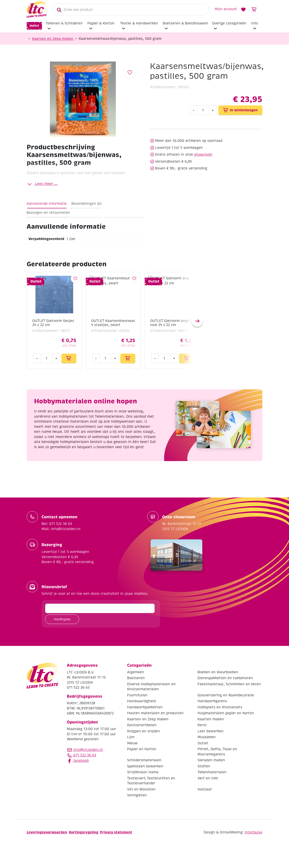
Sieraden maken (211, 760)
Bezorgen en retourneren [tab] (48, 213)
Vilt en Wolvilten (141, 789)
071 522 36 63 (84, 755)
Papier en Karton (141, 749)
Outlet (34, 26)
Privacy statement (116, 832)
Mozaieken (207, 737)
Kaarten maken (211, 719)
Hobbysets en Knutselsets (220, 707)
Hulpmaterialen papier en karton (226, 713)
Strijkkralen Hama (142, 772)
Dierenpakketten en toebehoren (225, 678)
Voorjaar (205, 789)
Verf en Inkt (208, 778)
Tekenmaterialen (212, 772)
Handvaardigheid (141, 701)
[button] (197, 321)
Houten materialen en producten (155, 713)
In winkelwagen (244, 110)
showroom (203, 154)
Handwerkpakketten (145, 707)
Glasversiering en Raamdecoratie (226, 695)
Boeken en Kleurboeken (218, 672)
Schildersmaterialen (144, 760)
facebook (80, 761)
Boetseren (136, 678)
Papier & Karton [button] (100, 23)
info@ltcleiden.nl (88, 750)
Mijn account (226, 9)
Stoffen (204, 766)
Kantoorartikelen (141, 725)
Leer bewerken (211, 731)
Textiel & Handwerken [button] (139, 23)
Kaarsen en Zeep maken (52, 39)
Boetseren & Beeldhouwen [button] (185, 23)
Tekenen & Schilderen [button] (64, 23)
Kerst (202, 725)
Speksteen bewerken (145, 766)
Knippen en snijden (143, 731)
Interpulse (253, 832)
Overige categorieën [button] (229, 23)
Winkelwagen (254, 9)
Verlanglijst (243, 9)
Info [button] (254, 23)
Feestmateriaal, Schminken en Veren (229, 684)
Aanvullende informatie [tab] (47, 204)
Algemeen (135, 672)
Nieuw (132, 743)
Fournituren (137, 695)
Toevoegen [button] (68, 358)
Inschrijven (62, 619)
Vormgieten (137, 795)
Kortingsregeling (83, 832)
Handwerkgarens (212, 701)
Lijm (130, 737)
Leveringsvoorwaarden (47, 832)
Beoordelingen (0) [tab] (86, 204)
